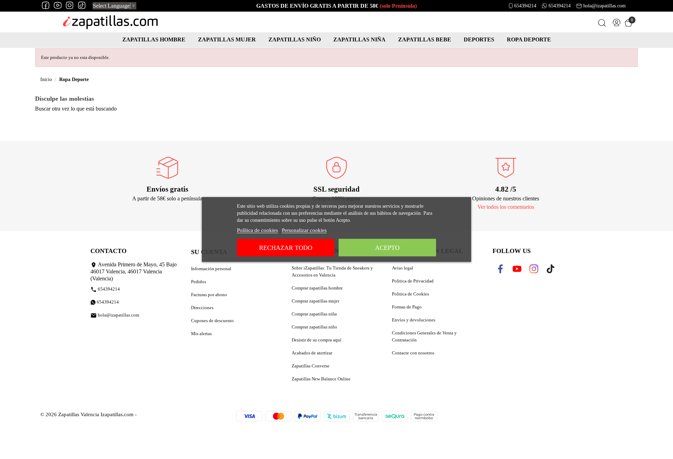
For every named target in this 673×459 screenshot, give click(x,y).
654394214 (525, 5)
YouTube (521, 269)
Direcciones (202, 307)
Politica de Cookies (410, 294)
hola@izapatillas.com (604, 5)
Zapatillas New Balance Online (321, 378)
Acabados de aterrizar (312, 352)
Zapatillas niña (359, 39)
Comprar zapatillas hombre (317, 288)
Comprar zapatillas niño (314, 327)
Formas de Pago (407, 307)
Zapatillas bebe (424, 39)
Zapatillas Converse (310, 365)
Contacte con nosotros (413, 352)
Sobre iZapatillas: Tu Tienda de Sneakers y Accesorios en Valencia (332, 271)
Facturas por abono (209, 294)
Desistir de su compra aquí (316, 339)
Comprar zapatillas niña (314, 314)
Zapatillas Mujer (227, 39)
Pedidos (198, 281)
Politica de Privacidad (413, 281)
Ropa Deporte (529, 39)
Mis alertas (201, 333)
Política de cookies (257, 230)
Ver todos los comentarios (505, 207)
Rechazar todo (285, 247)
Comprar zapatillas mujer (315, 301)
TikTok (552, 269)
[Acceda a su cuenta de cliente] (616, 24)
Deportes (479, 39)
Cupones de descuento (212, 320)
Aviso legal (402, 268)
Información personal (211, 268)
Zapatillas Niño (294, 39)
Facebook (505, 269)
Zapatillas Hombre (153, 39)
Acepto (387, 247)
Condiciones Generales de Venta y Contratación (424, 336)
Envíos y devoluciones (413, 319)
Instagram (538, 269)
